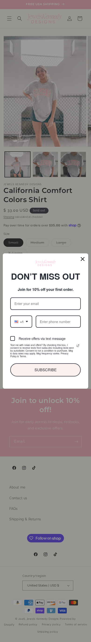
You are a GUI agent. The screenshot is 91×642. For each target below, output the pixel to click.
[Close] (82, 259)
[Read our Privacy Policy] (78, 346)
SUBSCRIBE (45, 370)
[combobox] (21, 321)
